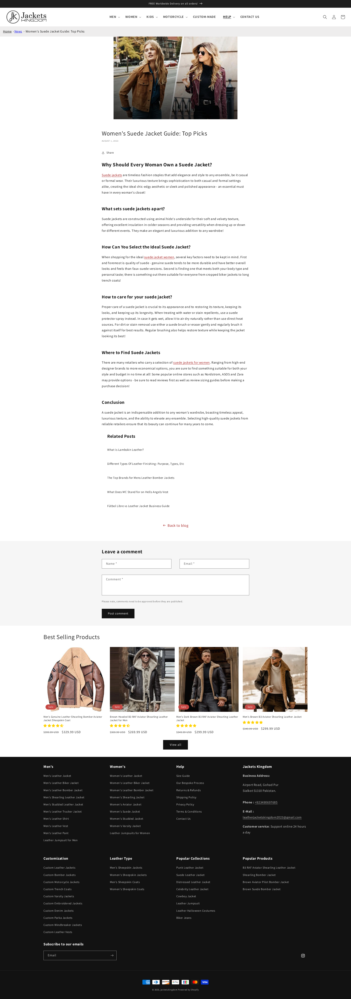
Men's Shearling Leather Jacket (63, 797)
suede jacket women (159, 257)
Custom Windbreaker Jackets (62, 925)
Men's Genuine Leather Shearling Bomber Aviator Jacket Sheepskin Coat (72, 718)
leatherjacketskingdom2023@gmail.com (272, 817)
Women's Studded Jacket (126, 818)
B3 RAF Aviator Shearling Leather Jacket (269, 867)
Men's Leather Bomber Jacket (62, 790)
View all (175, 745)
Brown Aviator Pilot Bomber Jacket (266, 882)
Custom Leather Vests (57, 932)
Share (110, 152)
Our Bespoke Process (190, 783)
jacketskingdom (169, 989)
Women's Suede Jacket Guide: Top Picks (55, 31)
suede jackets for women (191, 362)
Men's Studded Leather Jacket (63, 804)
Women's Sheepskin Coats (127, 889)
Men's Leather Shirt (56, 818)
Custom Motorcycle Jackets (61, 882)
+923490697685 (266, 802)
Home (7, 31)
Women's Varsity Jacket (125, 826)
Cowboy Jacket (186, 896)
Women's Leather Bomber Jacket (131, 790)
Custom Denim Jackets (58, 910)
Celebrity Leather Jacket (192, 889)
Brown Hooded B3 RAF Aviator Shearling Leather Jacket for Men (139, 718)
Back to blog (178, 525)
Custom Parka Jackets (58, 918)
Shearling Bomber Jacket (259, 875)
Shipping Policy (186, 797)
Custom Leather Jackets (59, 867)
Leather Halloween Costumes (195, 910)
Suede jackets (112, 175)
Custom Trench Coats (57, 889)
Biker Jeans (184, 918)
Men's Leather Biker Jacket (61, 783)
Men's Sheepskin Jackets (126, 867)
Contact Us (183, 818)
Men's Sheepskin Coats (125, 882)
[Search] (325, 17)
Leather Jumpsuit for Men (60, 840)
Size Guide (183, 776)
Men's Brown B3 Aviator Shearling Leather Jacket (272, 716)
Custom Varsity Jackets (58, 896)
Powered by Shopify (188, 989)
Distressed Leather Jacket (193, 882)
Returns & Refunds (188, 790)
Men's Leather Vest (55, 826)
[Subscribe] (111, 955)
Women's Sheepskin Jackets (128, 875)
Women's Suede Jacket (125, 811)
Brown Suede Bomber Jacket (262, 889)
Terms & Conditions (189, 811)
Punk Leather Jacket (189, 867)
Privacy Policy (185, 804)
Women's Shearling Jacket (127, 797)
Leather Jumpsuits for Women (130, 833)
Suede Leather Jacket (190, 875)
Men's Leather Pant (56, 833)
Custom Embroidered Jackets (62, 903)
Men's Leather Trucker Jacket (62, 811)
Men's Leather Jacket (57, 776)
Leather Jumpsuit (188, 903)
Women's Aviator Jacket (125, 804)
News (18, 31)
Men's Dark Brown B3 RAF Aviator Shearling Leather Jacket (207, 718)
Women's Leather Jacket (126, 776)
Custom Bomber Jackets (59, 875)
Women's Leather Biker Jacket (130, 783)
